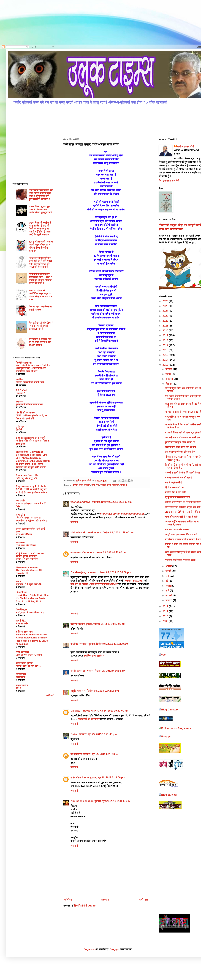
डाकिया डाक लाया (24, 631)
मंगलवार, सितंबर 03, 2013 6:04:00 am (112, 502)
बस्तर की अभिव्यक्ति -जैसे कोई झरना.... (30, 530)
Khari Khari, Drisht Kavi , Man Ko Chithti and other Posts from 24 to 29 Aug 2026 (32, 598)
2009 (166, 621)
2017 (166, 345)
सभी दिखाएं (50, 695)
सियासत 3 (20, 393)
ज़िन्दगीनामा (21, 592)
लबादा (103, 485)
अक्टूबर (170, 378)
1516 (18, 688)
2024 (166, 311)
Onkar (74, 734)
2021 (166, 325)
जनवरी (169, 600)
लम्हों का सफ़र (22, 652)
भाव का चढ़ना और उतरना (177, 529)
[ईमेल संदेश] (114, 480)
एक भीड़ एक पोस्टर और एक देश (180, 452)
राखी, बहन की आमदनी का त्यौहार (31, 612)
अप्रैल (169, 585)
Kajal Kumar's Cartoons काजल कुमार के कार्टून (30, 554)
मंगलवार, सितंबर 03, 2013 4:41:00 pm (106, 552)
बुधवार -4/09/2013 (134, 580)
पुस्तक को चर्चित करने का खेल (29, 404)
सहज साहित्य (22, 685)
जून (168, 575)
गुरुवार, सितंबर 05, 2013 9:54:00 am (106, 671)
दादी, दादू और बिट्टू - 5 (26, 478)
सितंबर (169, 383)
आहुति (73, 690)
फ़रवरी (169, 595)
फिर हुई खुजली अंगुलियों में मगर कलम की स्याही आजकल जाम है (41, 326)
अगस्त (169, 566)
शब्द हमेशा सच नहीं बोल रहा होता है (181, 516)
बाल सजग (20, 542)
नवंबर (169, 374)
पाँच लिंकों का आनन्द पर (88, 719)
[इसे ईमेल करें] (119, 480)
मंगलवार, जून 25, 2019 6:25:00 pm (101, 754)
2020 (166, 330)
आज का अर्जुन (22, 623)
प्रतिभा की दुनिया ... (25, 663)
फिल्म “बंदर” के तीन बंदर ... (28, 666)
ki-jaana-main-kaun (27, 567)
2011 (166, 611)
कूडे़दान (87, 485)
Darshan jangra (80, 572)
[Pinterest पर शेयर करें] (131, 480)
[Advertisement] (32, 22)
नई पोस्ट (68, 899)
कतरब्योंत (20, 500)
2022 (166, 320)
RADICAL (21, 390)
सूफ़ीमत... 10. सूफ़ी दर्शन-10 (28, 584)
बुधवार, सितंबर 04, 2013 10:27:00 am (105, 624)
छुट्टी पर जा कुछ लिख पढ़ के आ (180, 442)
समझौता (115, 485)
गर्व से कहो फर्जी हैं (173, 482)
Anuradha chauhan (82, 801)
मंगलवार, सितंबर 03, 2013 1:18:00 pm (113, 532)
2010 (166, 616)
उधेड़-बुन (20, 426)
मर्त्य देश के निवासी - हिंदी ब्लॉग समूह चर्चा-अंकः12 (94, 584)
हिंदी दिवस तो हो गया (174, 487)
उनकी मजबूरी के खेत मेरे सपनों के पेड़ (182, 472)
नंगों (93, 485)
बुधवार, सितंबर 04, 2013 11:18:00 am (108, 644)
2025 (166, 306)
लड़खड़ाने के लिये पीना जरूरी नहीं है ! (182, 511)
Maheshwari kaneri (82, 532)
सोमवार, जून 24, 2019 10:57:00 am (109, 710)
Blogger (114, 949)
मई (167, 580)
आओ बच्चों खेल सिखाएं (26, 545)
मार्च (168, 590)
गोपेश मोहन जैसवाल (80, 777)
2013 (166, 365)
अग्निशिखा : (21, 674)
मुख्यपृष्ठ (105, 899)
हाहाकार (20, 401)
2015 (166, 355)
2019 (166, 335)
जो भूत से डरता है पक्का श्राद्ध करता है (183, 411)
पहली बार (20, 379)
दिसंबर (169, 369)
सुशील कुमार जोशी (186, 146)
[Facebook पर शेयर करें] (128, 480)
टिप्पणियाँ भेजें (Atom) (84, 905)
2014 (166, 360)
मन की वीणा (76, 754)
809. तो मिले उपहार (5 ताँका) (29, 655)
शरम (109, 485)
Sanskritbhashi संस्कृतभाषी (30, 437)
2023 (166, 316)
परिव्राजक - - (22, 677)
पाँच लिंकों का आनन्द (25, 412)
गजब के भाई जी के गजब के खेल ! (180, 560)
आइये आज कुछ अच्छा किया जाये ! (181, 534)
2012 (166, 606)
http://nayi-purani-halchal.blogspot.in (122, 513)
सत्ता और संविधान (24, 534)
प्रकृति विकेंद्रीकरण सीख (177, 497)
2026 (166, 301)
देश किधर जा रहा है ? (93, 655)
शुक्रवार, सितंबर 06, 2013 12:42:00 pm (98, 690)
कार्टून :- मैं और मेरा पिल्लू (27, 559)
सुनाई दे (123, 485)
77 (165, 635)
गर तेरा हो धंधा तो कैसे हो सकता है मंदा (183, 539)
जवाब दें (74, 522)
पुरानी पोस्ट (143, 899)
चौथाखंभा (20, 514)
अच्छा (75, 485)
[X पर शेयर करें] (125, 480)
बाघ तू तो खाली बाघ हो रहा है (178, 477)
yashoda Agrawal (81, 502)
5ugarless (90, 949)
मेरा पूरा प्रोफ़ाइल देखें (169, 180)
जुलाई (169, 571)
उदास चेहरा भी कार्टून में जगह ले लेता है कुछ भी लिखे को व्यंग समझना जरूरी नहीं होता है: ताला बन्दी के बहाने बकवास (40, 228)
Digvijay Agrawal (80, 710)
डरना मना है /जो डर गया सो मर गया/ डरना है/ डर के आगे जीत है (40, 342)
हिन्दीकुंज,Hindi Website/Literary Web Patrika (33, 364)
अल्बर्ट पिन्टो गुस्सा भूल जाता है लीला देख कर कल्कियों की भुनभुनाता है (40, 209)
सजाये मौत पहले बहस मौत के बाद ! (181, 447)
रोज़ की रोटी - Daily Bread (29, 452)
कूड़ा (81, 485)
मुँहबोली (19, 429)
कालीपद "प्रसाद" (79, 644)
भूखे (97, 485)
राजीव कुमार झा (78, 671)
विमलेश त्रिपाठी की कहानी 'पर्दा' (30, 382)
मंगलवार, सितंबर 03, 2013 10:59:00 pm (110, 572)
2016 (166, 350)
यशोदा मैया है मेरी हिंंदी (175, 492)
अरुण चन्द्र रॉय (78, 552)
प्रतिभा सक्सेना (78, 624)
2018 (166, 340)
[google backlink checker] (162, 654)
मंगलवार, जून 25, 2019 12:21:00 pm (98, 734)
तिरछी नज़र (21, 609)
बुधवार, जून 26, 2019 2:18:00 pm (107, 777)
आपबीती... (21, 620)
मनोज (18, 581)
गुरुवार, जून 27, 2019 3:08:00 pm (112, 801)
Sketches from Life (27, 475)
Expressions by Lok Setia (31, 486)
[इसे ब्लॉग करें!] (122, 480)
